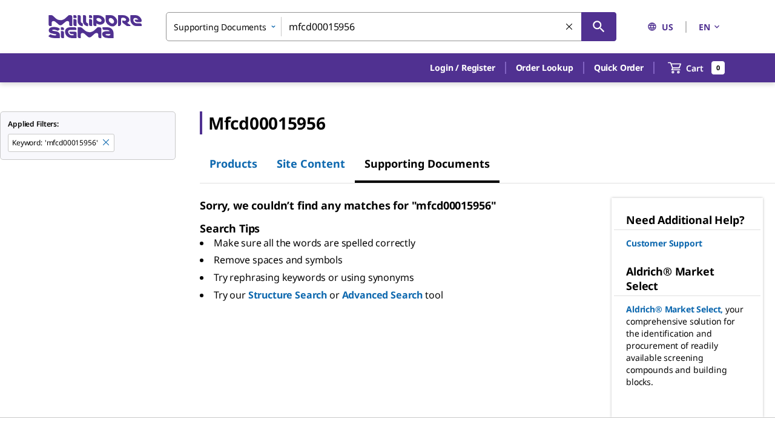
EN (704, 27)
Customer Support (664, 243)
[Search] (598, 26)
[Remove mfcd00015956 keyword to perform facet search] (106, 143)
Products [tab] (233, 163)
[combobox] (391, 26)
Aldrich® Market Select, (674, 309)
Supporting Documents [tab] (427, 163)
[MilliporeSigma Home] (95, 27)
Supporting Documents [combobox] (220, 27)
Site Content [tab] (311, 163)
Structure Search (287, 295)
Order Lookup (544, 67)
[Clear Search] (569, 27)
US (667, 27)
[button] (462, 68)
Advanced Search (382, 295)
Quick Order (619, 67)
